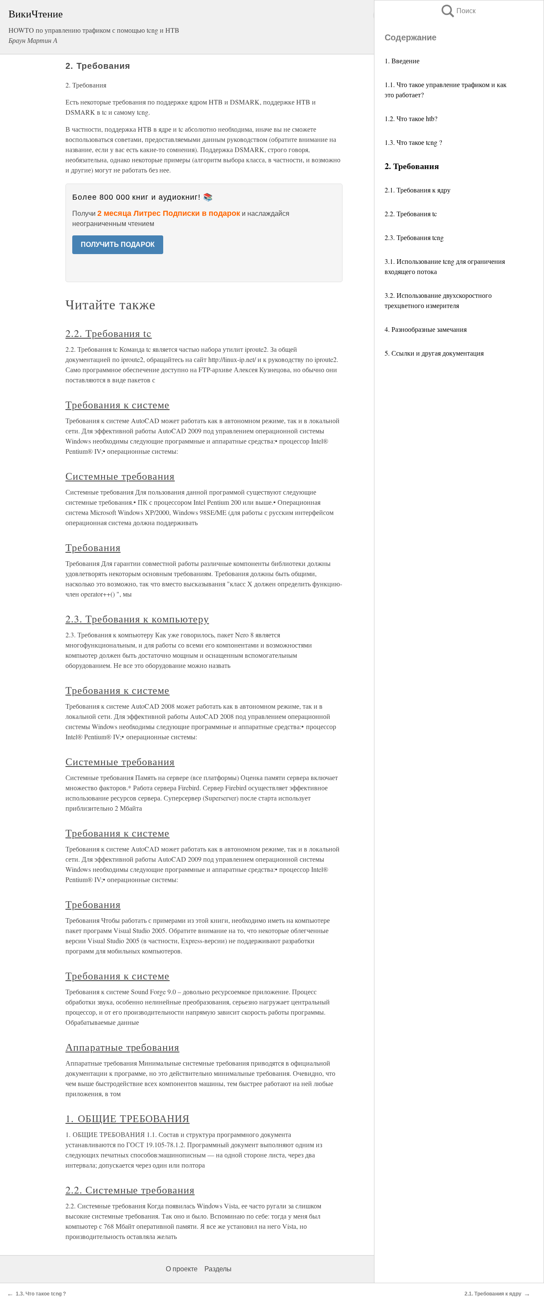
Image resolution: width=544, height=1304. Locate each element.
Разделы (218, 1269)
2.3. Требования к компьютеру (137, 618)
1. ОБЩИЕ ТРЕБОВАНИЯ (127, 1118)
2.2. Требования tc (411, 213)
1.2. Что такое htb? (411, 118)
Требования (93, 547)
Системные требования (120, 476)
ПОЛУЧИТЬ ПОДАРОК (118, 244)
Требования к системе (117, 404)
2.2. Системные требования (130, 1190)
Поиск (457, 10)
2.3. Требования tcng (414, 237)
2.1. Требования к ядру (417, 189)
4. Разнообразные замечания (426, 329)
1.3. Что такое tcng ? (413, 142)
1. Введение (402, 60)
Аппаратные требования (122, 1047)
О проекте (182, 1269)
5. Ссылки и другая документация (434, 352)
